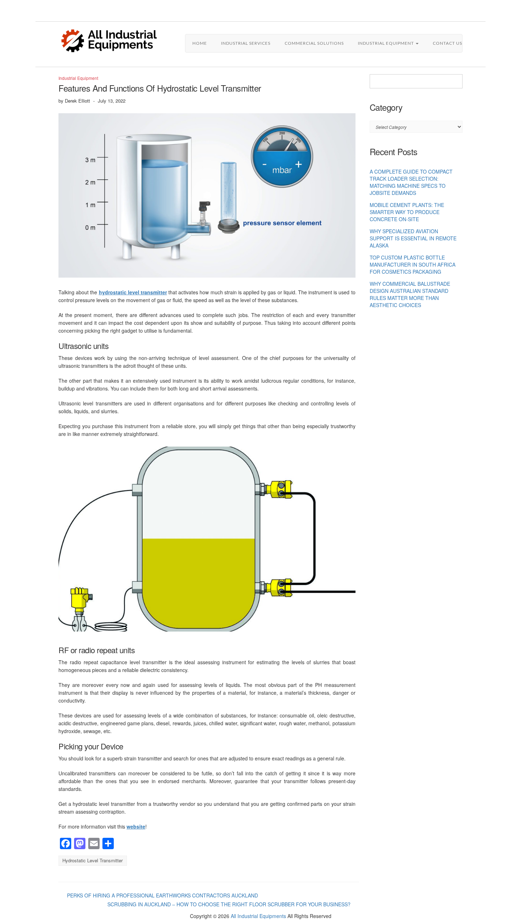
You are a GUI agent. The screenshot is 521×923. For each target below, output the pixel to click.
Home (199, 43)
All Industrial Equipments (258, 915)
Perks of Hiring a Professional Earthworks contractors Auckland (162, 895)
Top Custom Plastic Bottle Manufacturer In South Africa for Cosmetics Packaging (412, 264)
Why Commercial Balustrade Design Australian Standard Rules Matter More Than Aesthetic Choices (410, 294)
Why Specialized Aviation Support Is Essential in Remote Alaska (413, 238)
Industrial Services (245, 43)
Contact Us (447, 43)
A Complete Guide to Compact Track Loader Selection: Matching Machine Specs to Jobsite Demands (411, 182)
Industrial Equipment (386, 43)
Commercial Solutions (314, 43)
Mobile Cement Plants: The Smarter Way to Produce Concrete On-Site (407, 212)
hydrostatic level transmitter (92, 860)
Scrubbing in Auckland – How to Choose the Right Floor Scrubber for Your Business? (229, 904)
